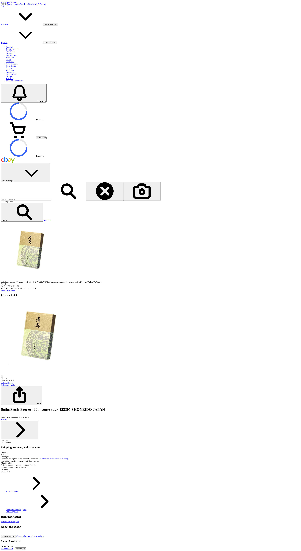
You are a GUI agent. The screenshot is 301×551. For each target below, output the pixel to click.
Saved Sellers (11, 66)
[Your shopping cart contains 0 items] (18, 138)
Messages (9, 77)
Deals (22, 4)
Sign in (9, 4)
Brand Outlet (29, 4)
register (17, 4)
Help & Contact (40, 4)
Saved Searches (11, 64)
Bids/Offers (10, 51)
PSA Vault (9, 79)
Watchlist (9, 53)
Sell (2, 6)
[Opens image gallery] (2, 376)
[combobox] (26, 199)
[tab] (150, 463)
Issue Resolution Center (14, 81)
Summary (9, 47)
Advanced (47, 220)
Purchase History (12, 55)
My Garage (10, 70)
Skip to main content (8, 2)
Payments (9, 68)
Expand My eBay (50, 43)
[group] (150, 337)
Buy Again (10, 57)
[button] (22, 212)
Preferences (10, 72)
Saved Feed (10, 62)
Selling (8, 60)
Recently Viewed (12, 49)
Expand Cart (41, 138)
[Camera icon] (141, 191)
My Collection (11, 74)
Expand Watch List (50, 24)
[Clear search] (104, 191)
